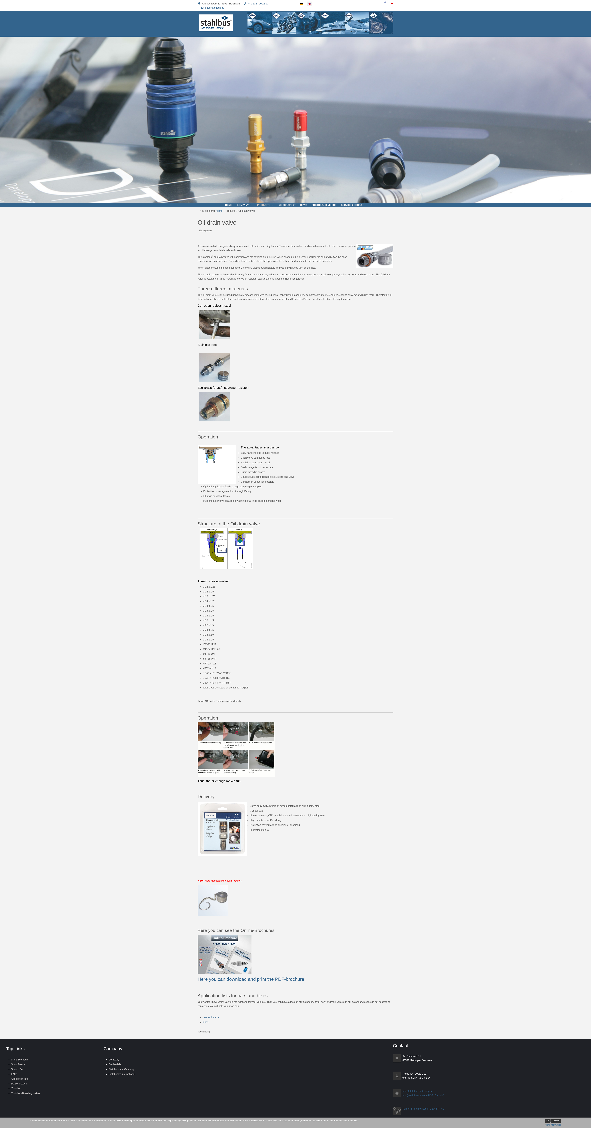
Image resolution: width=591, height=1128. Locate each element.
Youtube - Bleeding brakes (25, 1093)
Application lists (19, 1079)
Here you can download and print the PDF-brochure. (252, 979)
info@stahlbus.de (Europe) (417, 1091)
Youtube (15, 1088)
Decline (556, 1121)
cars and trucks (211, 1017)
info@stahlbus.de (214, 7)
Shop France (18, 1064)
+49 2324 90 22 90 (258, 3)
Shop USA (17, 1069)
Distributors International (122, 1074)
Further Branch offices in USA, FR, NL (423, 1108)
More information (553, 1125)
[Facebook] (385, 3)
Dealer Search (19, 1083)
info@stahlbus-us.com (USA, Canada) (423, 1095)
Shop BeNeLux (19, 1059)
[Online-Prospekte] (224, 954)
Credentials (115, 1064)
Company (114, 1059)
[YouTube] (391, 3)
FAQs (14, 1074)
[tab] (278, 196)
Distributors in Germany (121, 1069)
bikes (205, 1022)
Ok (548, 1121)
